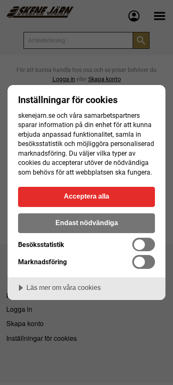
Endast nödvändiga (86, 222)
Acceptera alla (86, 196)
